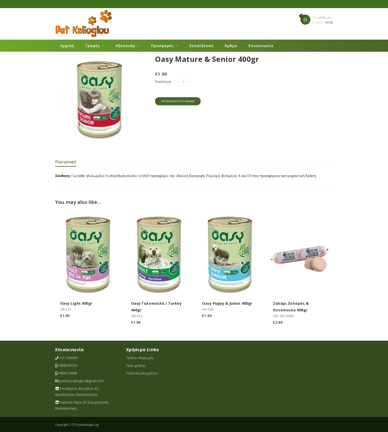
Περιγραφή (65, 161)
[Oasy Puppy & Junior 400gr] (229, 254)
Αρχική (67, 45)
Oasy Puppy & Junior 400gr (227, 303)
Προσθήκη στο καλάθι (178, 101)
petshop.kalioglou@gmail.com (81, 381)
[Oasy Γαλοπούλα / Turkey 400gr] (158, 254)
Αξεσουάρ (125, 45)
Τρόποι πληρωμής (140, 358)
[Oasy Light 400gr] (87, 254)
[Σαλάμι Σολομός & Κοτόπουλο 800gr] (300, 254)
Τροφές (92, 45)
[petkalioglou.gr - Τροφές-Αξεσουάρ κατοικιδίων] (83, 23)
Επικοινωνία (260, 45)
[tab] (65, 161)
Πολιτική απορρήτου (142, 373)
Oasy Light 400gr (76, 303)
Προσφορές (162, 45)
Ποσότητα (163, 81)
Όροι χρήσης (136, 365)
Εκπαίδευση (201, 45)
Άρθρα (231, 45)
